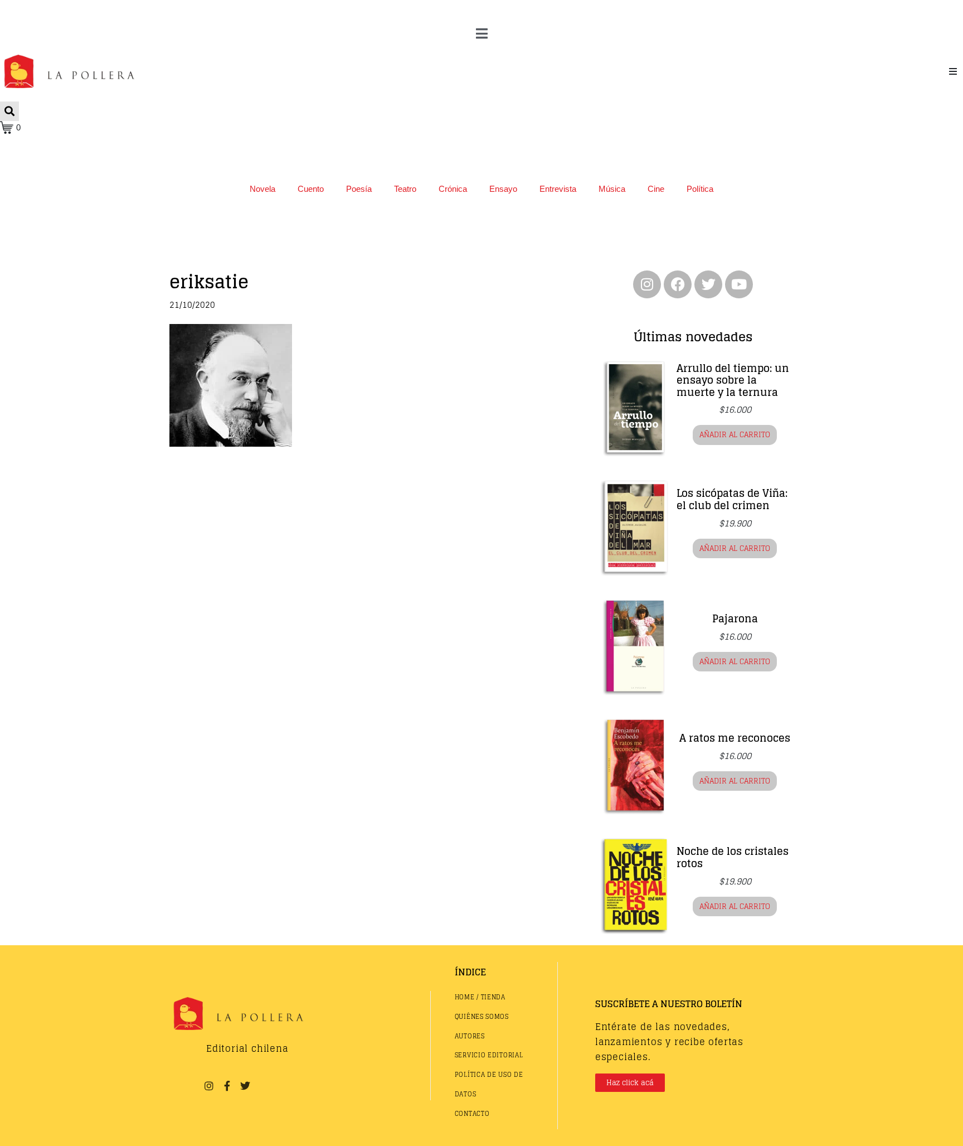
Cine (656, 189)
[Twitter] (708, 284)
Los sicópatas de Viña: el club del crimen (732, 499)
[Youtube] (739, 284)
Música (612, 189)
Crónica (453, 189)
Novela (262, 189)
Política (700, 189)
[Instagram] (647, 284)
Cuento (311, 189)
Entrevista (557, 189)
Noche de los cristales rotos (733, 857)
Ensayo (503, 189)
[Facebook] (678, 284)
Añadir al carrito (734, 434)
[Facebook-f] (227, 1085)
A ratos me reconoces (734, 738)
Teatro (405, 189)
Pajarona (735, 618)
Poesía (359, 189)
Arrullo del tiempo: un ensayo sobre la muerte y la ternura (733, 380)
